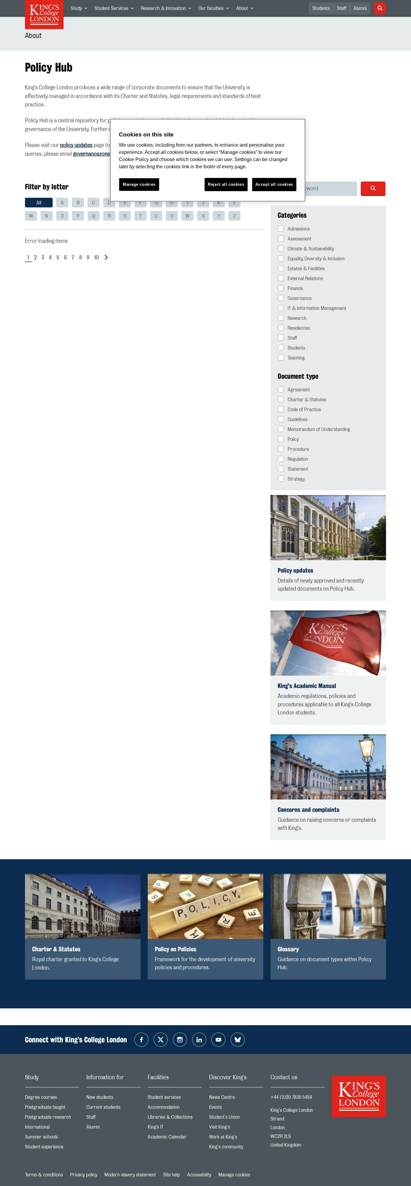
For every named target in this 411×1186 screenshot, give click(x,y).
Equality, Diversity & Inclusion (316, 258)
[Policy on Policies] (205, 906)
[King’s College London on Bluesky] (237, 1039)
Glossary (288, 949)
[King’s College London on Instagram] (180, 1039)
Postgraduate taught (52, 1108)
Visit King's (236, 1128)
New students (113, 1098)
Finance (295, 288)
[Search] (373, 188)
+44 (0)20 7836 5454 (291, 1097)
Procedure (298, 449)
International (52, 1128)
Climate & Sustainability (311, 248)
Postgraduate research (52, 1118)
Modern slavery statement (130, 1174)
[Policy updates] (328, 527)
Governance (300, 298)
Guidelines (297, 419)
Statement (298, 469)
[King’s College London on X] (160, 1039)
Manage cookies (234, 1174)
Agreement (299, 389)
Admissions (299, 229)
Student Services (115, 9)
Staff (341, 8)
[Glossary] (328, 906)
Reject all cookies (226, 184)
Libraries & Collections (175, 1118)
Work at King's (236, 1138)
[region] (207, 160)
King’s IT (175, 1128)
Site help (171, 1174)
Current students (113, 1108)
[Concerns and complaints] (328, 766)
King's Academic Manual (307, 685)
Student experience (52, 1148)
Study (81, 9)
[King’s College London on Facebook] (141, 1039)
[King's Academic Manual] (328, 643)
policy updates (76, 145)
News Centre (236, 1098)
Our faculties (215, 9)
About (246, 9)
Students (321, 8)
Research (297, 318)
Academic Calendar (175, 1138)
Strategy (296, 479)
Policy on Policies (175, 949)
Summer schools (52, 1138)
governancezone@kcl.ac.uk (103, 154)
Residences (299, 328)
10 (96, 258)
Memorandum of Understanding (319, 429)
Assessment (299, 239)
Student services (175, 1098)
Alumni (360, 8)
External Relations (305, 278)
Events (236, 1108)
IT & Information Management (317, 308)
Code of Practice (304, 409)
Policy (293, 439)
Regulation (298, 459)
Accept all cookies (274, 184)
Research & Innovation (168, 9)
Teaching (296, 358)
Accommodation (175, 1108)
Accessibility (199, 1174)
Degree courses (52, 1098)
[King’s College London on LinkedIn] (199, 1039)
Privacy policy (83, 1174)
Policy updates (295, 570)
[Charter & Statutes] (83, 906)
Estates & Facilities (306, 268)
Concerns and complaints (308, 809)
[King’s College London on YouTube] (218, 1039)
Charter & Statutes (307, 399)
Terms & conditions (44, 1174)
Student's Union (236, 1118)
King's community (236, 1148)
